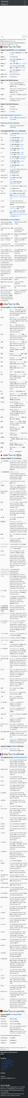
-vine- (16, 44)
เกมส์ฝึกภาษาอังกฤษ (8, 1065)
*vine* (13, 44)
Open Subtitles (15, 219)
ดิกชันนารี (4, 4)
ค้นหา (24, 36)
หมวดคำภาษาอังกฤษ (8, 1061)
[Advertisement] (14, 20)
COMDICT (14, 746)
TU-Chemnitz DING (16, 1014)
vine (8, 1049)
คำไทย (5, 1068)
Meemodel (4, 1)
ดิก (4, 1070)
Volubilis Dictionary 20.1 (20, 757)
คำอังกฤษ (5, 1066)
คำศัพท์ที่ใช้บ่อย (7, 1063)
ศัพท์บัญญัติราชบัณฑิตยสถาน (14, 115)
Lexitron (16, 50)
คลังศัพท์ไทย (10, 123)
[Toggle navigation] (25, 1)
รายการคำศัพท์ (7, 1060)
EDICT (13, 458)
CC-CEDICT (14, 307)
